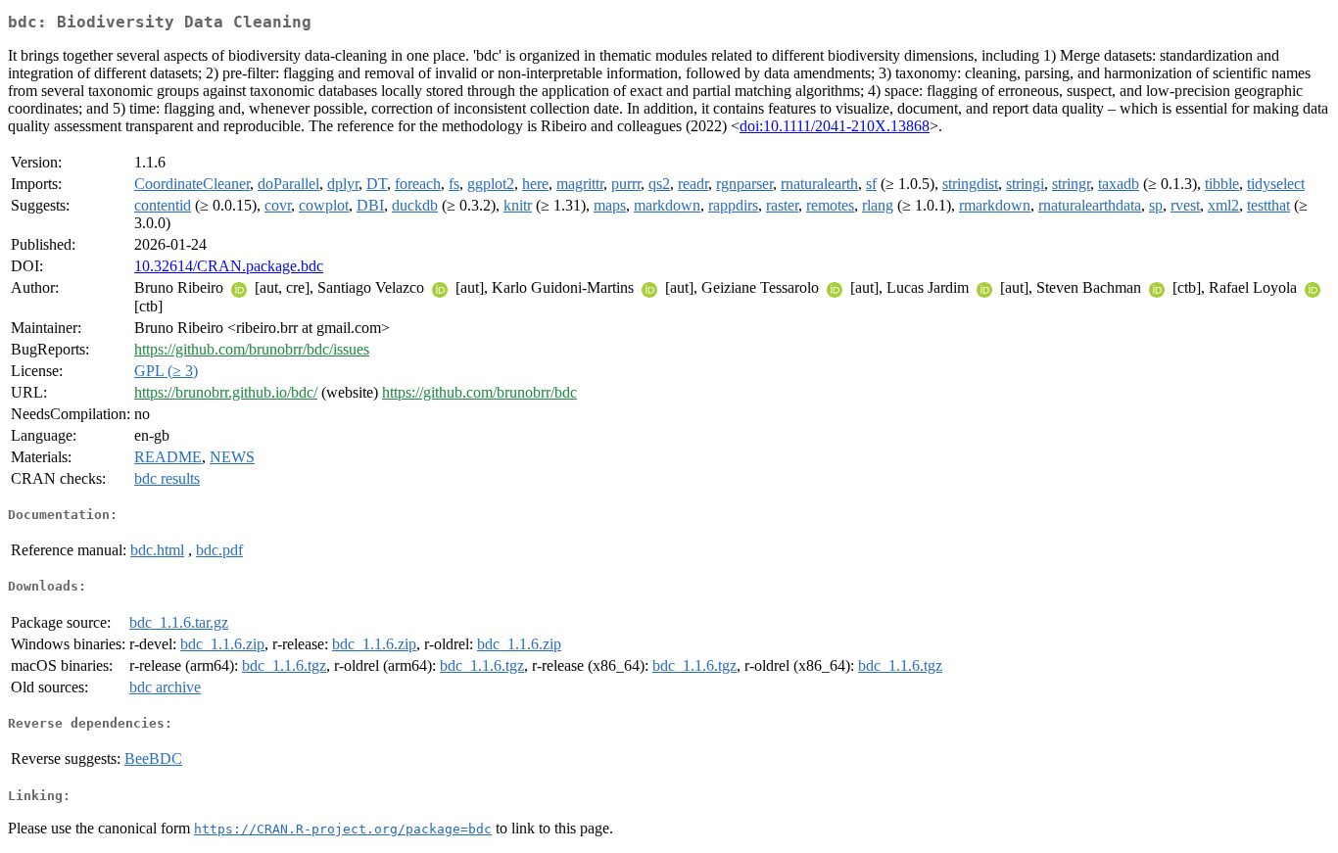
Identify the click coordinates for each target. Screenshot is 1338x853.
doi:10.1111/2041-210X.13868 (835, 126)
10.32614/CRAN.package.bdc (228, 266)
